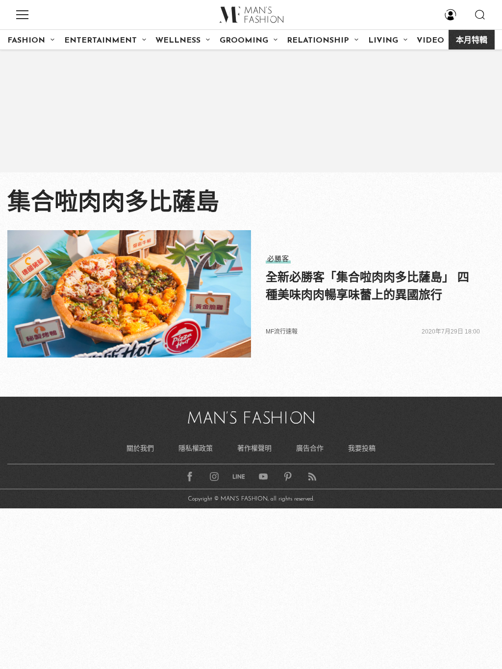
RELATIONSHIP (318, 41)
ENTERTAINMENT (100, 41)
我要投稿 (362, 448)
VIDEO (430, 41)
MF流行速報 (282, 331)
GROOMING (244, 41)
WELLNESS (178, 41)
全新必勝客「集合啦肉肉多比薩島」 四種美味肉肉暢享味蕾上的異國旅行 (367, 285)
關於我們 (140, 448)
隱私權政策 (195, 448)
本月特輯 (471, 41)
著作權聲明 (254, 448)
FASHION (26, 41)
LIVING (383, 41)
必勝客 (278, 259)
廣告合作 (310, 448)
